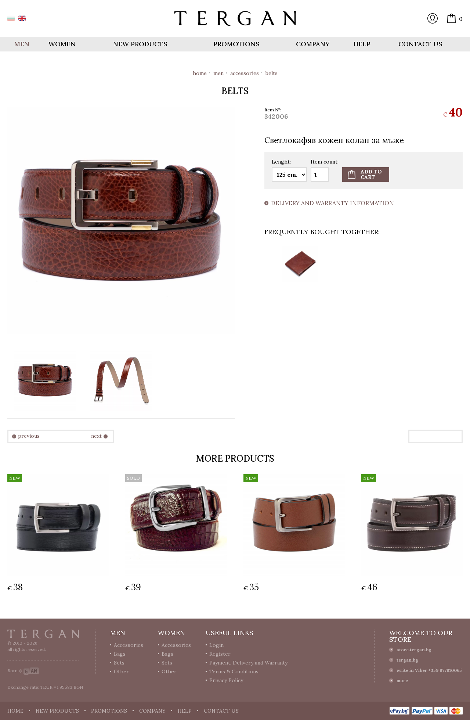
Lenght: (281, 162)
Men (218, 73)
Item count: (325, 162)
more (402, 680)
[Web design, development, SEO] (31, 670)
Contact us (420, 44)
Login (432, 18)
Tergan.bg (43, 634)
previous (29, 436)
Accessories (244, 73)
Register (220, 654)
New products (140, 44)
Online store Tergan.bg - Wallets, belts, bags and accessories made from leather (235, 18)
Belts (271, 73)
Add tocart (371, 174)
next (96, 436)
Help (361, 44)
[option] (300, 264)
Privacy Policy (226, 680)
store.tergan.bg (414, 649)
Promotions (236, 44)
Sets (119, 662)
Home (200, 73)
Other (121, 671)
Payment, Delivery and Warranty (248, 662)
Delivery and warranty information (332, 203)
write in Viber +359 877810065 (429, 670)
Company (313, 44)
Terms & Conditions (233, 671)
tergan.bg (407, 660)
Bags (120, 654)
